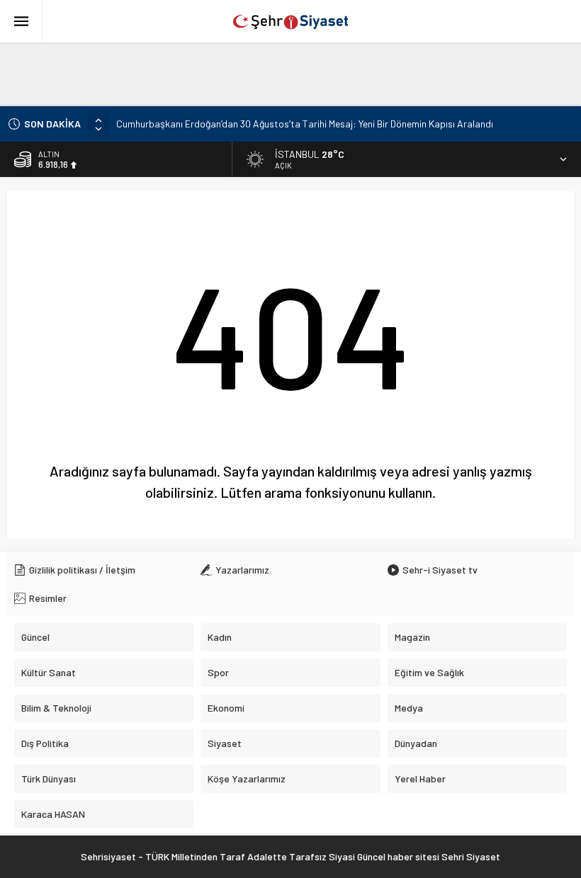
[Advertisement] (290, 74)
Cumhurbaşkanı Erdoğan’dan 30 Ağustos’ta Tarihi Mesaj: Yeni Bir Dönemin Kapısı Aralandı (304, 124)
